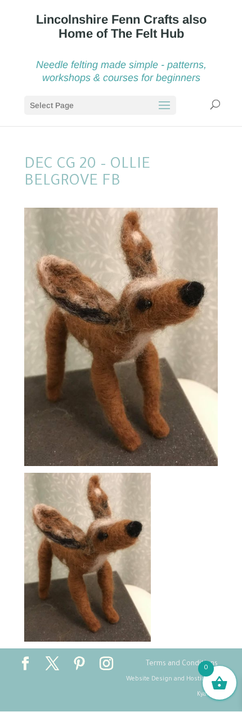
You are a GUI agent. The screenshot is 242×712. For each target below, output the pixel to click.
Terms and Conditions (182, 664)
